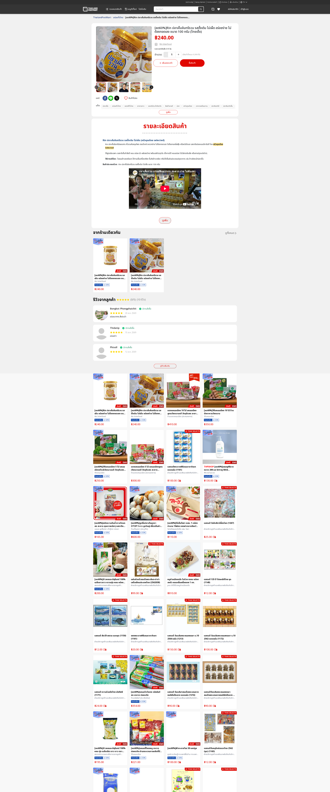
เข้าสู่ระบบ (245, 9)
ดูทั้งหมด (229, 233)
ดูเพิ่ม (168, 112)
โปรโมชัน (142, 9)
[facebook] (105, 98)
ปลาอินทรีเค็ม (228, 106)
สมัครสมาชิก (233, 9)
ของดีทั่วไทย (129, 106)
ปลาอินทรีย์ (215, 106)
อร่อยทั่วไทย (118, 17)
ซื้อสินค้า (192, 63)
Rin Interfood (165, 44)
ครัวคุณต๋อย (187, 106)
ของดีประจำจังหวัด (154, 106)
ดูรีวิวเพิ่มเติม (165, 366)
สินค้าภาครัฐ (189, 2)
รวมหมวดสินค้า (115, 9)
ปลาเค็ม (105, 106)
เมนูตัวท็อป (132, 9)
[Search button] (201, 9)
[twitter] (117, 98)
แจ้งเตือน (235, 2)
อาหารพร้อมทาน (202, 106)
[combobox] (176, 9)
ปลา (178, 106)
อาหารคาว (140, 106)
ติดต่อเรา (225, 2)
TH (244, 2)
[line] (110, 98)
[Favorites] (218, 9)
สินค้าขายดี (169, 106)
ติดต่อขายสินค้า (212, 2)
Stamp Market (200, 2)
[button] (212, 9)
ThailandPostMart (102, 17)
